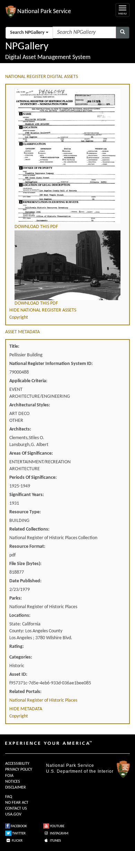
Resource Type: (25, 512)
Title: (14, 346)
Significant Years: (26, 494)
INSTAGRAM (58, 833)
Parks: (15, 598)
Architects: (20, 429)
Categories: (20, 657)
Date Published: (25, 581)
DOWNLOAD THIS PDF (36, 226)
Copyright (18, 317)
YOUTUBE (56, 826)
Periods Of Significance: (33, 477)
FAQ (8, 797)
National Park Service (70, 765)
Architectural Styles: (29, 405)
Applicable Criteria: (28, 381)
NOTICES (12, 782)
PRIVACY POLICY (18, 770)
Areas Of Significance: (31, 453)
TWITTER (18, 833)
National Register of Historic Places (43, 700)
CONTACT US (16, 809)
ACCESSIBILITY (17, 764)
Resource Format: (27, 546)
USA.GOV (13, 814)
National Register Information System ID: (51, 363)
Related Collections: (29, 529)
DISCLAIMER (15, 787)
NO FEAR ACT (16, 803)
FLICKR (16, 841)
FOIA (9, 776)
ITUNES (55, 841)
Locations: (19, 615)
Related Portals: (25, 691)
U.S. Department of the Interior (80, 771)
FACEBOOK (18, 826)
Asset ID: (18, 674)
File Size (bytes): (25, 563)
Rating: (16, 646)
